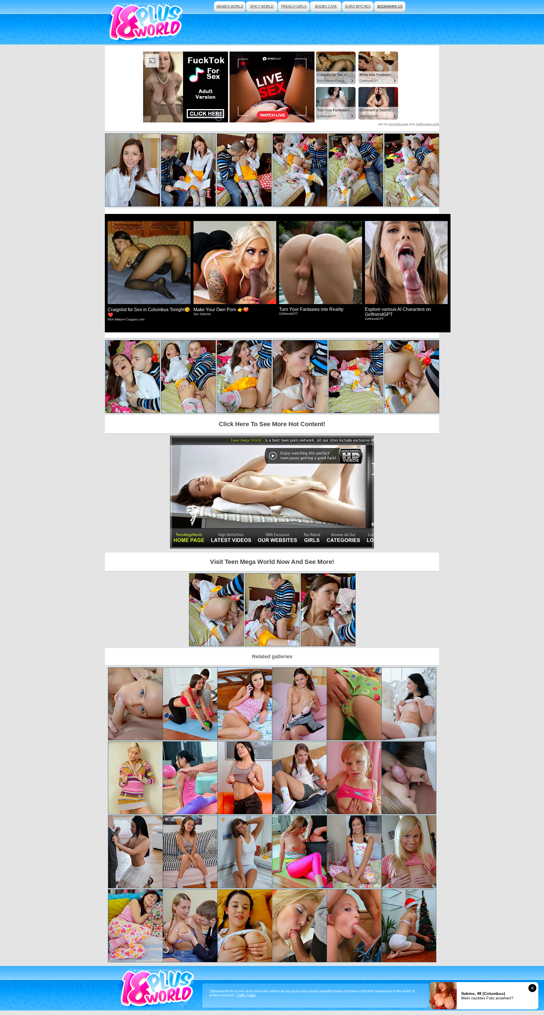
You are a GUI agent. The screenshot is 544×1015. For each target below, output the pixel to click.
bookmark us (390, 7)
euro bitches (358, 7)
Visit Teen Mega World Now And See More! (272, 561)
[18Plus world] (146, 22)
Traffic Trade (246, 995)
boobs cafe (326, 7)
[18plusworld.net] (158, 988)
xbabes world (229, 7)
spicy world (262, 7)
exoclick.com (398, 124)
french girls (294, 7)
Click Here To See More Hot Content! (272, 424)
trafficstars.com (427, 124)
